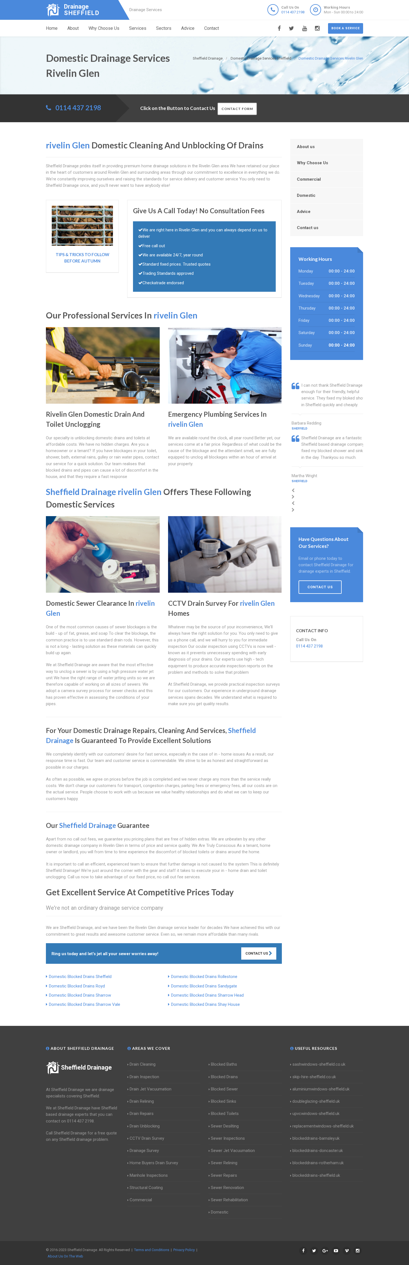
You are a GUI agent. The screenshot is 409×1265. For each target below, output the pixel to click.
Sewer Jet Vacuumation (233, 1150)
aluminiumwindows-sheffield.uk (320, 1089)
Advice (187, 28)
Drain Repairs (142, 1113)
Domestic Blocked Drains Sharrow (80, 995)
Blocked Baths (224, 1064)
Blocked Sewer (224, 1089)
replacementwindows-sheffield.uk (323, 1126)
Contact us (307, 227)
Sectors (163, 28)
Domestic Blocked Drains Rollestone (204, 976)
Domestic (306, 195)
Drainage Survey (144, 1150)
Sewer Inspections (228, 1138)
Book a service (345, 28)
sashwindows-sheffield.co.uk (318, 1064)
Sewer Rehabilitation (229, 1199)
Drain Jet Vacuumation (150, 1089)
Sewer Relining (224, 1162)
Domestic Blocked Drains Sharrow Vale (84, 1004)
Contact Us (257, 953)
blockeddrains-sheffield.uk (316, 1175)
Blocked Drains (224, 1076)
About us (306, 146)
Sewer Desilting (225, 1126)
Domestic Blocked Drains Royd (77, 986)
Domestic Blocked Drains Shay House (205, 1004)
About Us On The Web (65, 1256)
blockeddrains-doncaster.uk (317, 1150)
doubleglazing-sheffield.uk (316, 1101)
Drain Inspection (144, 1076)
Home (52, 28)
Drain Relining (142, 1101)
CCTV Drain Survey (147, 1138)
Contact (211, 28)
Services (137, 28)
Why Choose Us (103, 28)
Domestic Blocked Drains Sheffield (80, 976)
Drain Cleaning (143, 1064)
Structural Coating (146, 1187)
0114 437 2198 (292, 12)
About (73, 28)
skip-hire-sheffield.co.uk (314, 1076)
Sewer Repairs (224, 1175)
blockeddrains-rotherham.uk (318, 1162)
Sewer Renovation (227, 1187)
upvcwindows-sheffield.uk (315, 1113)
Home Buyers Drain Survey (154, 1162)
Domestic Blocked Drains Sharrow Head (207, 995)
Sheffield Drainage (86, 1067)
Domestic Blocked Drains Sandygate (204, 986)
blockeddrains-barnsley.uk (315, 1138)
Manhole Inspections (149, 1175)
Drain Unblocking (145, 1126)
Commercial (309, 179)
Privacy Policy (184, 1250)
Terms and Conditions (151, 1250)
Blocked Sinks (223, 1101)
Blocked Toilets (225, 1113)
